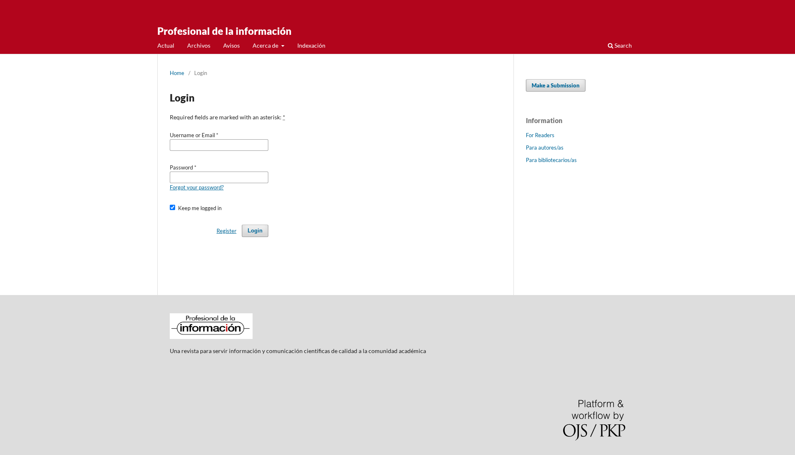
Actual (165, 45)
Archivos (198, 45)
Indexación (311, 45)
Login (255, 231)
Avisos (231, 45)
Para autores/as (545, 147)
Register (226, 231)
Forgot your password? (197, 187)
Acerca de (266, 45)
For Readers (540, 135)
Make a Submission (556, 85)
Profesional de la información (224, 31)
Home (177, 73)
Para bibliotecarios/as (551, 160)
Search (622, 45)
